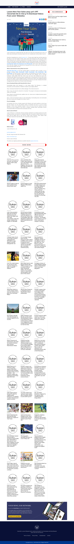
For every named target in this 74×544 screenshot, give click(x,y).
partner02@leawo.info (11, 132)
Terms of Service (27, 535)
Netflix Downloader (30, 72)
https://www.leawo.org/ (12, 136)
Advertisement (42, 535)
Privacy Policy (35, 535)
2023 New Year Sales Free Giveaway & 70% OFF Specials (19, 63)
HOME (9, 6)
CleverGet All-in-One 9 (12, 70)
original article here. (34, 140)
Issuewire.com (24, 57)
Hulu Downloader (39, 72)
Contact (48, 535)
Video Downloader (20, 72)
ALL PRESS (22, 6)
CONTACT (29, 6)
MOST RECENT (15, 6)
